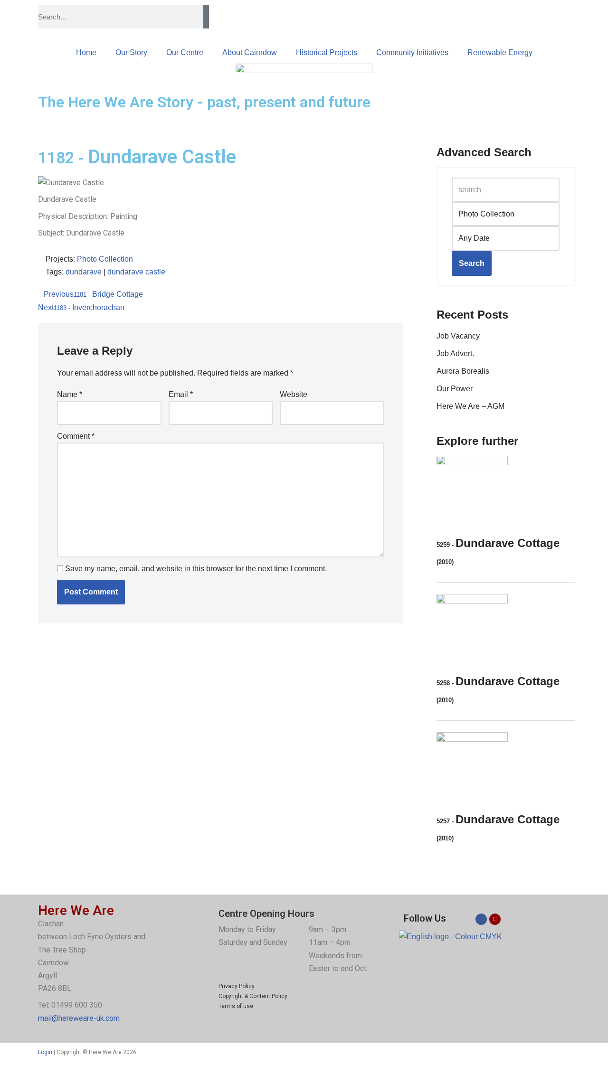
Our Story (131, 52)
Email (181, 394)
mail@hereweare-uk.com (79, 1018)
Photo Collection (105, 259)
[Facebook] (481, 919)
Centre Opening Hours (266, 913)
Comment (76, 436)
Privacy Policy (236, 986)
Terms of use (235, 1006)
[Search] (206, 16)
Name (69, 394)
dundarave (84, 272)
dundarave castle (136, 272)
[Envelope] (495, 919)
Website (293, 394)
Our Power (455, 389)
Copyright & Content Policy (252, 996)
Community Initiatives (412, 52)
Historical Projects (326, 52)
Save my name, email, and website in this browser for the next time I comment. (196, 569)
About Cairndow (249, 52)
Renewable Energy (499, 52)
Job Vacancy (458, 336)
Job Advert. (455, 353)
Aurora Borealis (463, 371)
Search (471, 263)
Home (86, 52)
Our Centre (184, 52)
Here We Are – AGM (470, 406)
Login (45, 1052)
